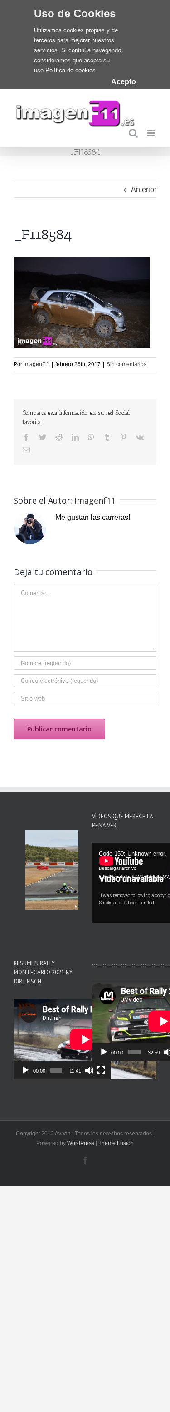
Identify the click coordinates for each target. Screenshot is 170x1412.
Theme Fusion (116, 1143)
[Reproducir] (25, 1070)
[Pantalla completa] (101, 1070)
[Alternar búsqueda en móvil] (133, 133)
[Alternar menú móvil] (151, 133)
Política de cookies (70, 70)
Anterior (143, 189)
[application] (62, 1039)
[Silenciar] (89, 1070)
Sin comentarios (126, 364)
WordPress (80, 1143)
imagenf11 (36, 364)
